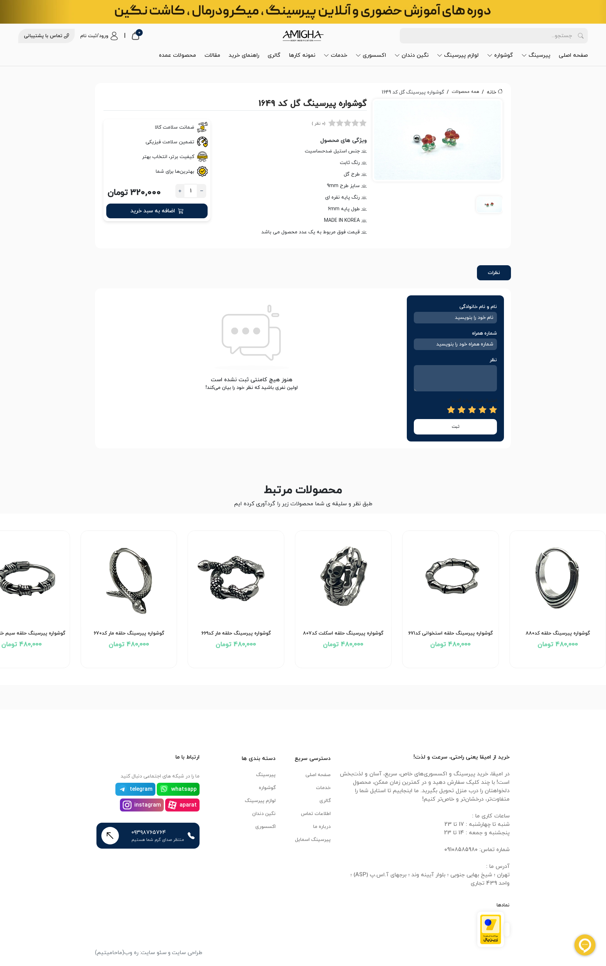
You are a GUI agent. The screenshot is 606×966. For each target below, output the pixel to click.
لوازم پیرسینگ (461, 55)
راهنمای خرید (244, 55)
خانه (491, 92)
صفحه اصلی (573, 55)
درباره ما (322, 826)
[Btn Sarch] (581, 35)
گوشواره (503, 55)
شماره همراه (484, 333)
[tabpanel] (437, 160)
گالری (274, 55)
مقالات (212, 55)
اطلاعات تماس (316, 813)
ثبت (455, 427)
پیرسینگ (539, 55)
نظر (493, 360)
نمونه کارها (302, 55)
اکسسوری (374, 55)
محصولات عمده (177, 55)
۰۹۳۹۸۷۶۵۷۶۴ (149, 832)
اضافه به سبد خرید (152, 211)
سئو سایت (154, 953)
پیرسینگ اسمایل (313, 839)
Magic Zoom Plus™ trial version (404, 107)
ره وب (131, 953)
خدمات (339, 55)
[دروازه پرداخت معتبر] (490, 929)
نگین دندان (415, 55)
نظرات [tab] (494, 272)
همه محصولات (465, 92)
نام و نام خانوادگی (478, 306)
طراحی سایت (187, 953)
